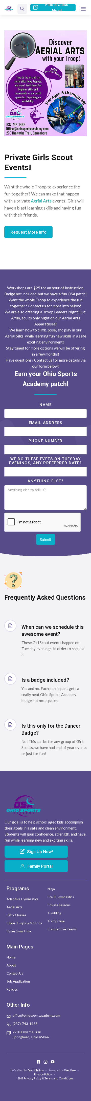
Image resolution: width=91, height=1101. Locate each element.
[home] (8, 9)
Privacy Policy (43, 1074)
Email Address (45, 423)
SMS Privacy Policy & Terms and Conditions (45, 1078)
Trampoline (56, 921)
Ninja (51, 889)
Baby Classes (16, 915)
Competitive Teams (62, 929)
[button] (83, 9)
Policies (12, 989)
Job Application (18, 981)
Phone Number (46, 441)
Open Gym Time (19, 931)
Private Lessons (59, 905)
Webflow (70, 1070)
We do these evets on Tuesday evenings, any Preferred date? (45, 461)
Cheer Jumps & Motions (24, 923)
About (11, 965)
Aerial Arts (41, 200)
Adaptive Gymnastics (22, 899)
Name (45, 405)
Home (11, 957)
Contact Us (15, 973)
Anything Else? (45, 481)
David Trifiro (35, 1070)
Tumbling (54, 913)
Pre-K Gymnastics (61, 897)
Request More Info (28, 232)
